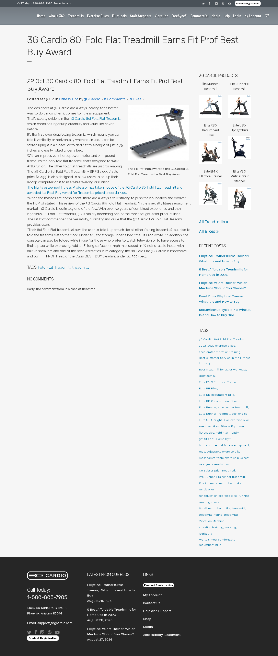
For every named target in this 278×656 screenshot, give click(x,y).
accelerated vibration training (220, 352)
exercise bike (240, 420)
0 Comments (114, 99)
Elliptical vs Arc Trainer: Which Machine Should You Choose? (111, 631)
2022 (202, 345)
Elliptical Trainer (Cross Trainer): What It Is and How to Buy (111, 590)
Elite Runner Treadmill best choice (223, 413)
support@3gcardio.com (55, 623)
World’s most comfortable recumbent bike (217, 542)
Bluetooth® (207, 375)
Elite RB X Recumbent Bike (218, 401)
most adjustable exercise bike (220, 451)
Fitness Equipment (233, 426)
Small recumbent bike (214, 508)
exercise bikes (209, 426)
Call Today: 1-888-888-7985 (34, 3)
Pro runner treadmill (230, 476)
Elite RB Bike (208, 388)
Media (148, 627)
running (244, 495)
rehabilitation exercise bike (218, 495)
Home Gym (224, 439)
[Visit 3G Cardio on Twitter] (205, 3)
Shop (147, 619)
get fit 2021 (207, 439)
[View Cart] (266, 16)
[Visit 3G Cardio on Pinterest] (225, 3)
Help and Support (157, 611)
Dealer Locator (62, 3)
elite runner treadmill (233, 407)
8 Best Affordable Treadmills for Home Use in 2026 (111, 612)
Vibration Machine (211, 521)
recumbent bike (230, 483)
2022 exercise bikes (221, 345)
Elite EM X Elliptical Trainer (218, 382)
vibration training (211, 527)
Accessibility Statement (162, 635)
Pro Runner (207, 476)
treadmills (81, 267)
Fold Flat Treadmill (54, 267)
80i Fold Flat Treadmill (230, 339)
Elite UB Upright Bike (214, 420)
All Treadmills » (213, 221)
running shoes (209, 502)
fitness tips (206, 432)
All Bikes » (209, 231)
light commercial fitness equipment (224, 445)
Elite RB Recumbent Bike (216, 394)
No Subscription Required (217, 470)
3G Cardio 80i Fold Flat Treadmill (95, 118)
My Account (152, 595)
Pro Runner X (208, 483)
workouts (205, 533)
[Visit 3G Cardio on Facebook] (212, 3)
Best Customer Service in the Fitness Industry (224, 360)
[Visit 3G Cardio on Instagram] (218, 3)
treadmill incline (210, 514)
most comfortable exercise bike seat (224, 457)
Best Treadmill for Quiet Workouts (222, 369)
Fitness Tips (68, 99)
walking (230, 527)
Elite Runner (207, 407)
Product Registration (247, 3)
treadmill (238, 508)
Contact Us (151, 603)
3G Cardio (92, 99)
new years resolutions (214, 464)
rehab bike (206, 489)
